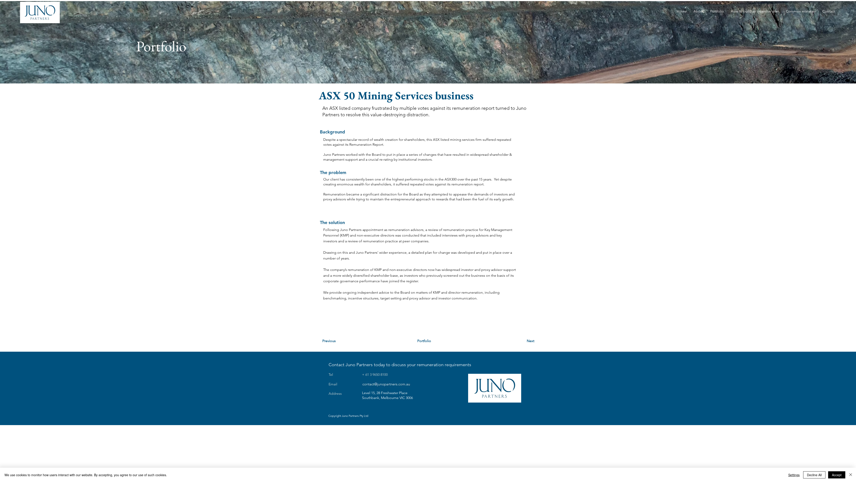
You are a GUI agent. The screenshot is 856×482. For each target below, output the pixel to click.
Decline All (814, 475)
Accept (837, 475)
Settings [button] (794, 475)
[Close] (850, 474)
